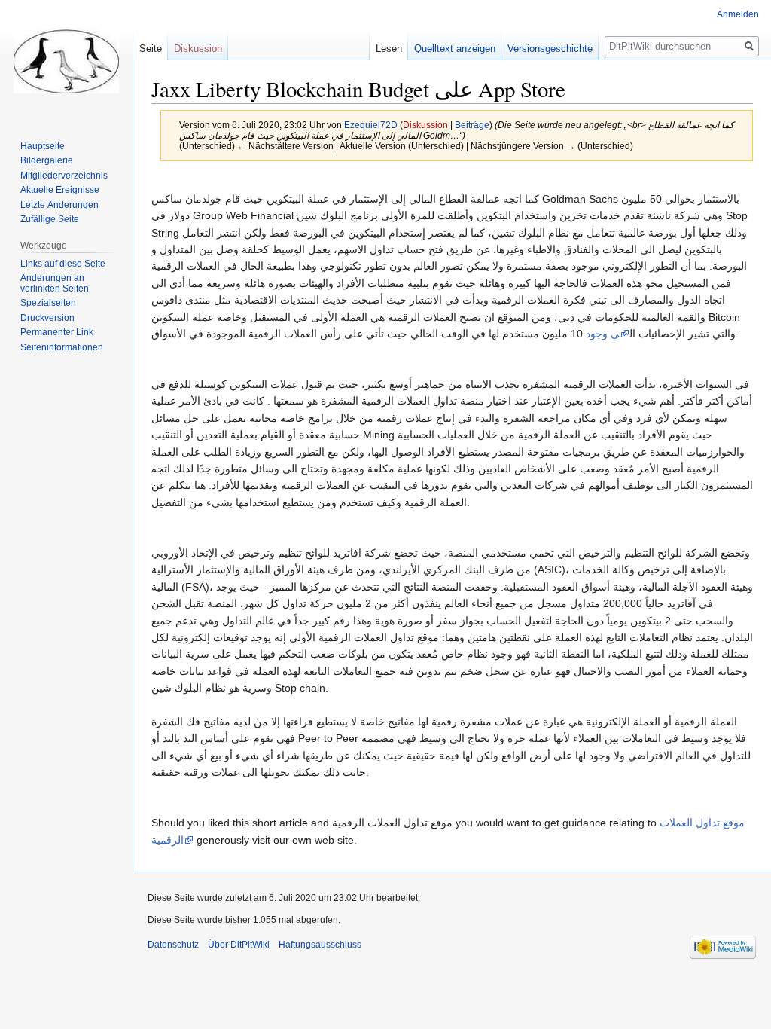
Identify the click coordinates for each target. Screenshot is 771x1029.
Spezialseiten (48, 303)
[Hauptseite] (66, 60)
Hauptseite (42, 146)
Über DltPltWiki (239, 944)
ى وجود (603, 334)
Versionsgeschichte (550, 48)
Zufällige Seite (49, 219)
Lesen (389, 48)
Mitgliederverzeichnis (64, 175)
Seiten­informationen (61, 347)
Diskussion (425, 125)
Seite (150, 48)
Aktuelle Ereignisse (59, 190)
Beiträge (472, 125)
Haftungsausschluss (320, 944)
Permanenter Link (56, 332)
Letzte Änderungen (59, 205)
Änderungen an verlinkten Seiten (54, 283)
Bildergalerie (46, 160)
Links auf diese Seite (62, 263)
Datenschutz (173, 944)
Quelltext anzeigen (454, 48)
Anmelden (738, 14)
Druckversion (47, 318)
